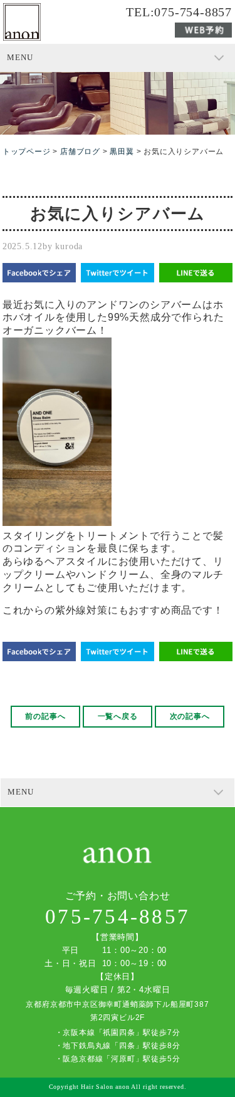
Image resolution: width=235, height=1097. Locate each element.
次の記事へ (190, 716)
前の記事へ (45, 716)
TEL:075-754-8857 (179, 12)
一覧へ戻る (118, 716)
